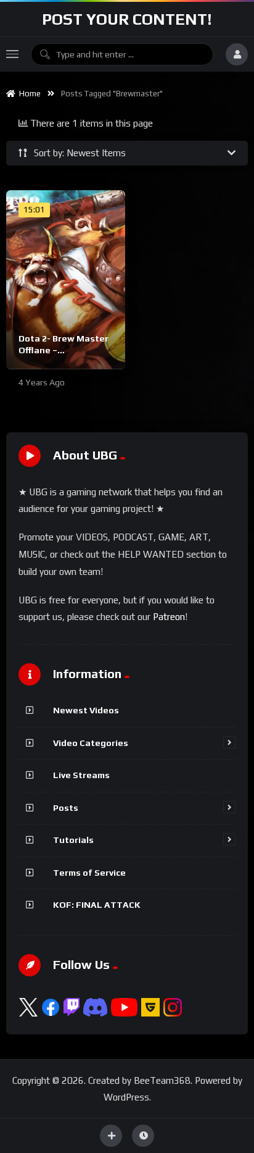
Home (28, 93)
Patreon (169, 616)
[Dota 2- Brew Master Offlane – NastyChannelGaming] (65, 279)
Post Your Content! (127, 19)
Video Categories (90, 743)
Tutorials (73, 840)
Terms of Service (89, 873)
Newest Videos (86, 710)
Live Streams (81, 775)
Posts (65, 808)
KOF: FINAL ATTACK (97, 905)
